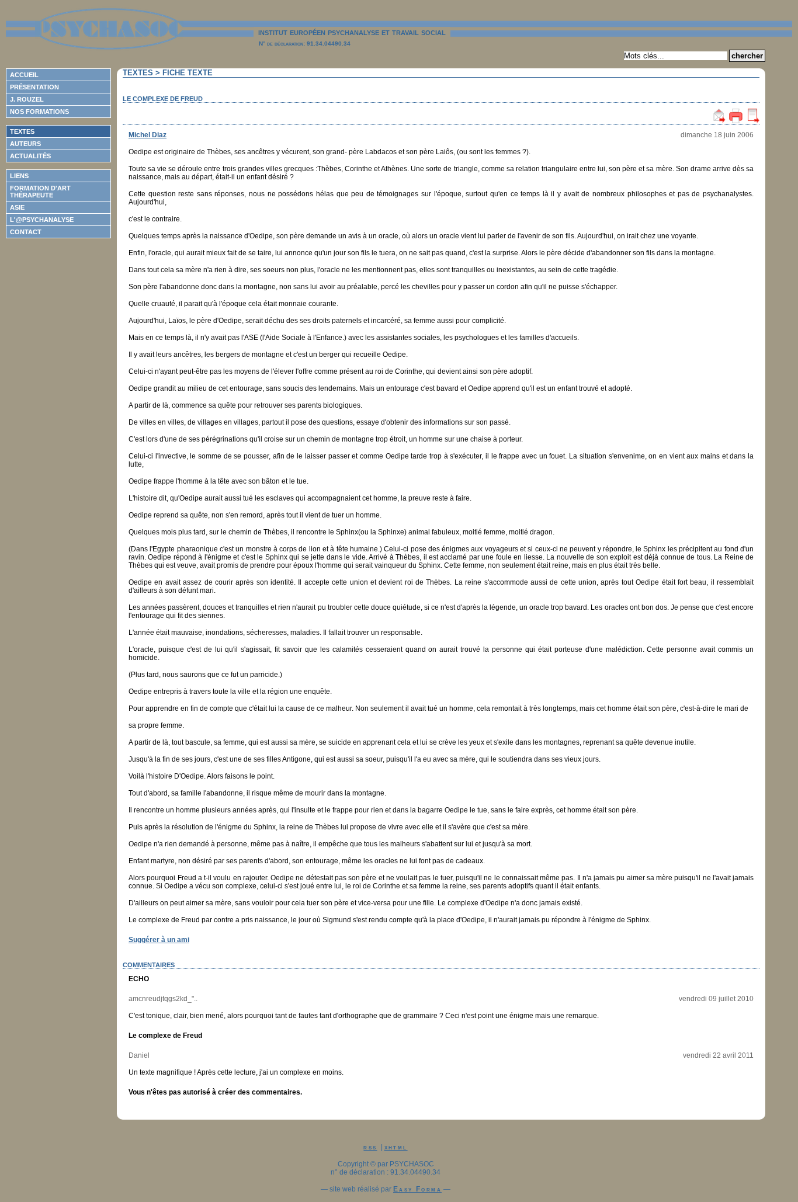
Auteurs (25, 143)
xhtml (396, 1147)
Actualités (30, 155)
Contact (25, 231)
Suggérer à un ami (159, 940)
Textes (22, 131)
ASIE (17, 207)
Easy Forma (417, 1189)
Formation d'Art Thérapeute (40, 192)
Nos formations (39, 111)
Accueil (24, 74)
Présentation (34, 87)
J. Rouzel (27, 99)
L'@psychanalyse (42, 219)
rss (370, 1147)
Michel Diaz (147, 135)
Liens (19, 175)
